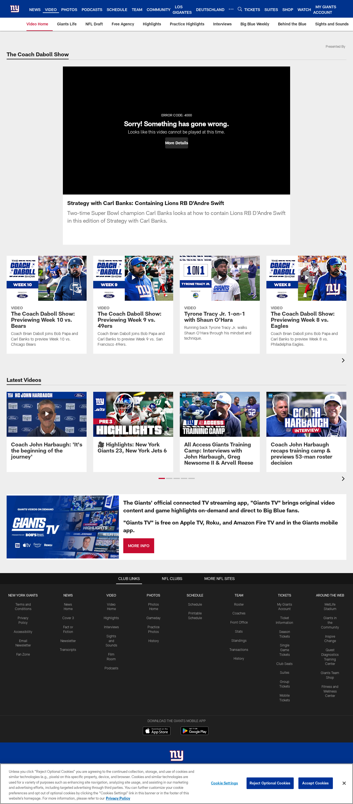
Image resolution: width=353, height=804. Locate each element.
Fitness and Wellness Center (330, 691)
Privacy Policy (118, 798)
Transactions (238, 649)
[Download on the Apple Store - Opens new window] (157, 731)
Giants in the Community (330, 622)
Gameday (153, 618)
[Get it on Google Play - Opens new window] (195, 733)
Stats (239, 631)
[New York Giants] (176, 756)
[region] (176, 783)
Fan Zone (23, 654)
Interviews (111, 627)
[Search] (240, 9)
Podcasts (111, 668)
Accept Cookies (315, 783)
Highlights (111, 618)
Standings (239, 640)
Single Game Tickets (284, 649)
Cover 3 (68, 618)
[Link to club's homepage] (14, 8)
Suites (284, 672)
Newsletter (68, 641)
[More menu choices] (231, 9)
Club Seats (284, 663)
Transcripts (68, 649)
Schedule (195, 604)
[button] (176, 142)
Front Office (239, 622)
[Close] (344, 783)
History (153, 641)
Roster (239, 604)
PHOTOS (153, 595)
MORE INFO (138, 545)
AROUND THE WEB (330, 595)
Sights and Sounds (111, 640)
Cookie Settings (224, 783)
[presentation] (344, 361)
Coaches (238, 613)
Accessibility (23, 631)
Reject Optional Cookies (270, 783)
